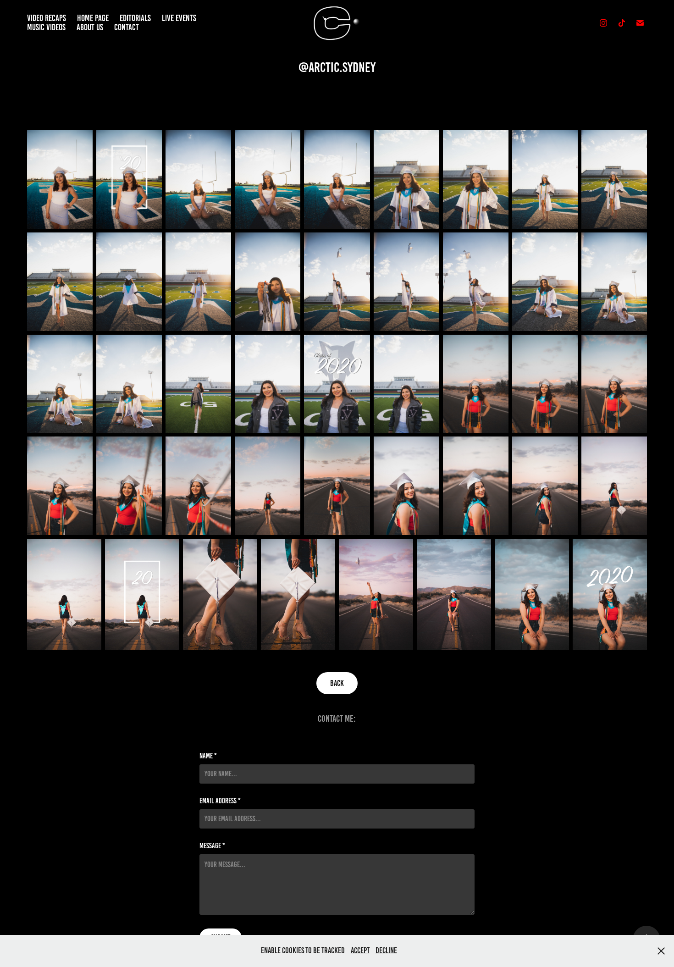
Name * (208, 756)
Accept (360, 950)
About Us (90, 27)
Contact (126, 27)
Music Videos (46, 27)
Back (337, 683)
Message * (212, 846)
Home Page (93, 18)
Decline (386, 950)
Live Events (179, 18)
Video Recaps (46, 18)
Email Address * (220, 801)
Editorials (135, 18)
